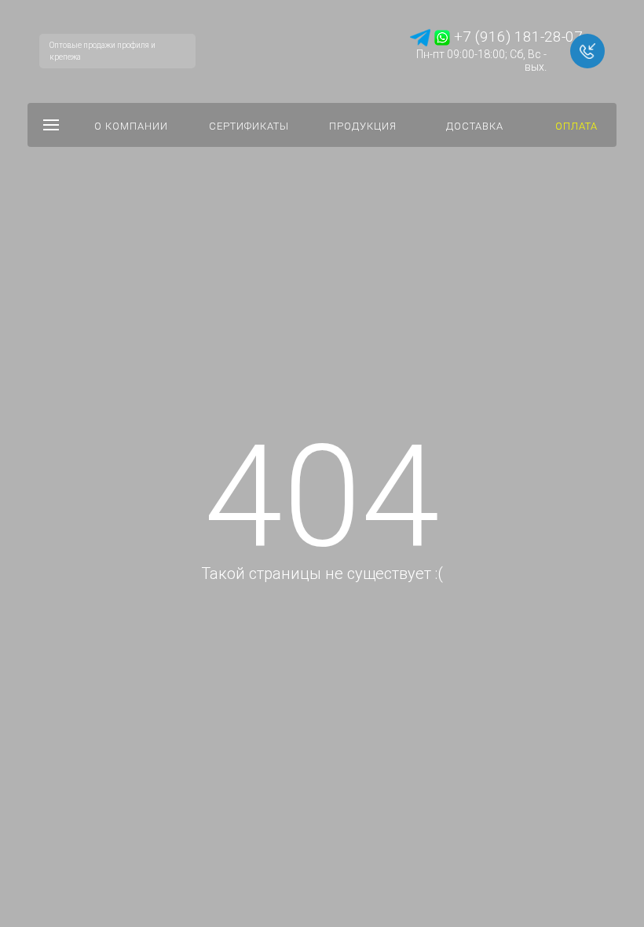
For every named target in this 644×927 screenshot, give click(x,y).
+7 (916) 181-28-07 (516, 36)
